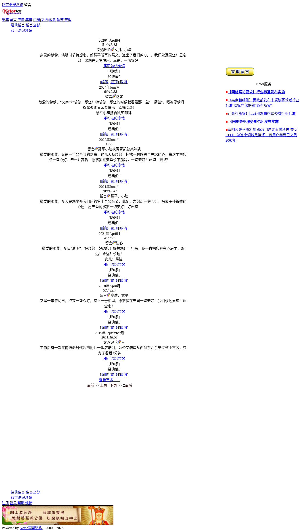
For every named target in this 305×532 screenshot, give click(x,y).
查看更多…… (109, 380)
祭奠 (5, 20)
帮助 (21, 503)
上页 (103, 385)
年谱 (28, 20)
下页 (113, 385)
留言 (13, 20)
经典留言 (18, 25)
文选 (44, 20)
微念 (52, 20)
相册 (36, 20)
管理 (67, 20)
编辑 (104, 82)
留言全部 (33, 25)
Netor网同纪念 (31, 528)
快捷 (28, 503)
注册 (5, 503)
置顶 (114, 82)
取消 (123, 82)
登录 (13, 503)
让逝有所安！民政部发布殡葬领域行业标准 (262, 113)
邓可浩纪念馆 (12, 5)
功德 (60, 20)
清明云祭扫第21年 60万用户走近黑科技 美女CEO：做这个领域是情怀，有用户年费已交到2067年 (261, 135)
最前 (90, 385)
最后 (128, 385)
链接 (21, 20)
